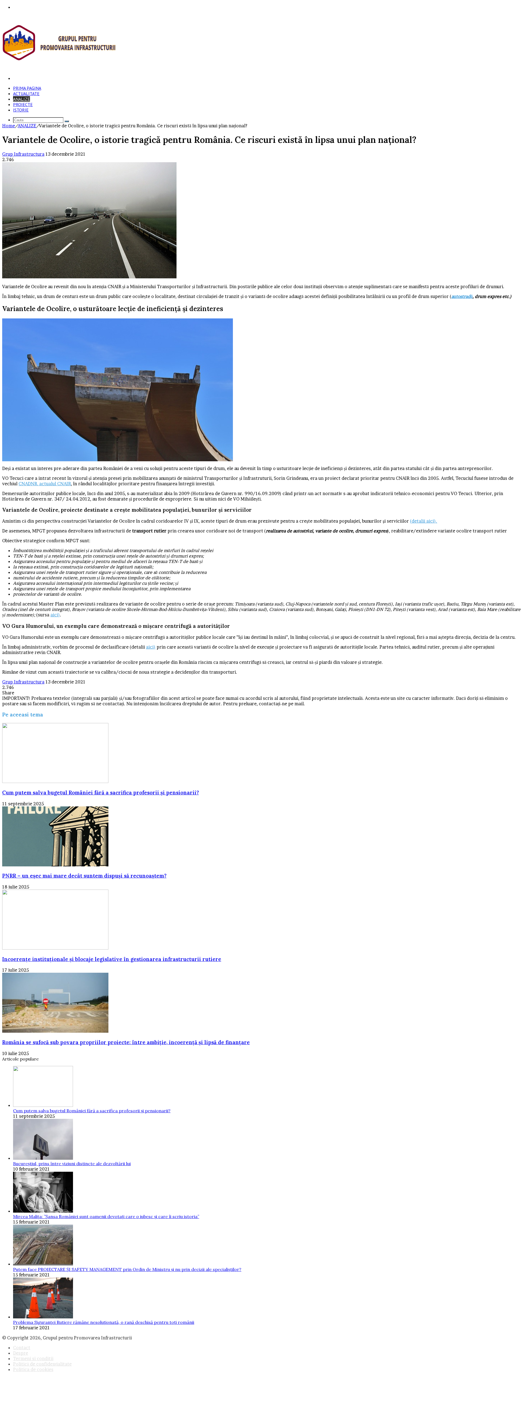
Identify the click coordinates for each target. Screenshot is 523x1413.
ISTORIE (21, 110)
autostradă (462, 296)
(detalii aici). (423, 521)
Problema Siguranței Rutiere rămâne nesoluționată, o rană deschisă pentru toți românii (103, 1322)
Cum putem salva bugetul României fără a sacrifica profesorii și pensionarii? (100, 792)
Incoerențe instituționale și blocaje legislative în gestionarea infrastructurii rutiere (111, 959)
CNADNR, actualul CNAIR (45, 483)
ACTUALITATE (26, 93)
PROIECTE (23, 104)
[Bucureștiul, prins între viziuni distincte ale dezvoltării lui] (43, 1158)
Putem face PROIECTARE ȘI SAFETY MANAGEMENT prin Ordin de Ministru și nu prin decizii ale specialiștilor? (127, 1269)
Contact (21, 1347)
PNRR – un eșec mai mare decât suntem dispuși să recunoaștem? (84, 875)
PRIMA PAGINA (27, 88)
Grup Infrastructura (23, 154)
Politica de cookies (33, 1369)
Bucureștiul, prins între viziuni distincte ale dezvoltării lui (72, 1163)
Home (8, 125)
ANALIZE (21, 99)
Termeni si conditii (33, 1358)
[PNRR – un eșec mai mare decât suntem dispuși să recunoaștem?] (55, 864)
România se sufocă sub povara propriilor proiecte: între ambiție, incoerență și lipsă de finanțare (126, 1042)
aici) (55, 614)
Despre (20, 1353)
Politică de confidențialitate (42, 1364)
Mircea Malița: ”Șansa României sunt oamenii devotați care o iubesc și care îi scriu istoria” (106, 1216)
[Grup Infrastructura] (59, 59)
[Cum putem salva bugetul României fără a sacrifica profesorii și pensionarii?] (55, 781)
